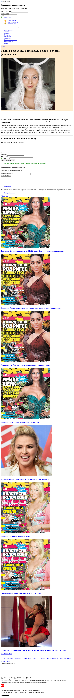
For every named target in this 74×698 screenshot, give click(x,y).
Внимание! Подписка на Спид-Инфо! (15, 536)
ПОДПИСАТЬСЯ (5, 175)
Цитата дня (7, 186)
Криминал (7, 36)
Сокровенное (8, 41)
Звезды (6, 32)
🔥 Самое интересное (11, 22)
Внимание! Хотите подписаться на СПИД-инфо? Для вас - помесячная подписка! (32, 251)
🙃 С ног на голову (10, 23)
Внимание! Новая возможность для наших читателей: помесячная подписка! (31, 308)
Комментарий (5, 153)
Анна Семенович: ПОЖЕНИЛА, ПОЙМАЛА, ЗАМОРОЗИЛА (25, 479)
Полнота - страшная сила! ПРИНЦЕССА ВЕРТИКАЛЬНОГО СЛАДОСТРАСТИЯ (33, 650)
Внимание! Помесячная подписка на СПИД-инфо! (20, 422)
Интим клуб (8, 33)
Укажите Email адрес (7, 173)
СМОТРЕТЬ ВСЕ (6, 654)
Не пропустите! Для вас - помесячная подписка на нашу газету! (25, 365)
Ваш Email (4, 156)
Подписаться (5, 13)
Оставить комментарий (7, 160)
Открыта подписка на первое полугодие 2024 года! (21, 593)
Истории (7, 35)
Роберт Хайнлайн (9, 193)
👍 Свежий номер (10, 20)
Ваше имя (4, 154)
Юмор (6, 43)
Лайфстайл (7, 38)
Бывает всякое (8, 30)
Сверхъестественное (10, 40)
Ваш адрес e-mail (6, 11)
